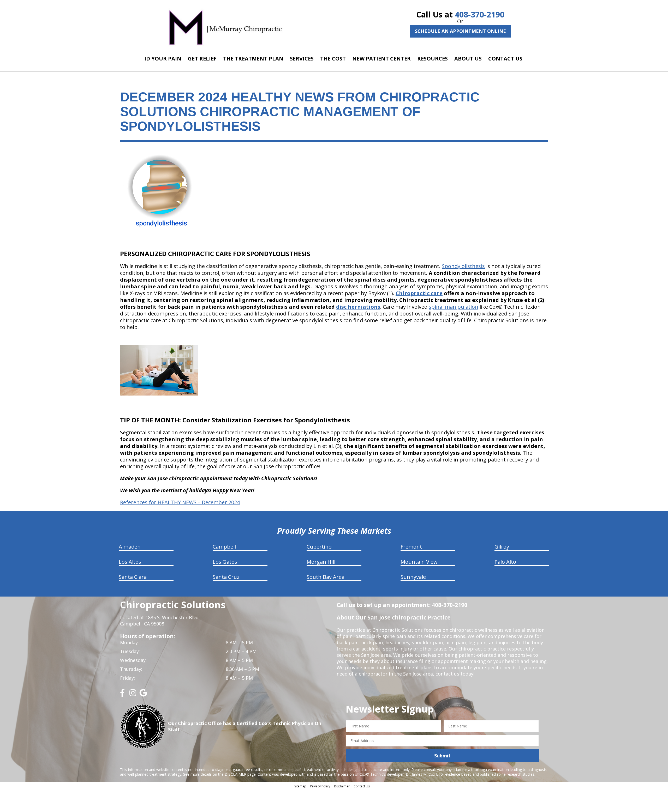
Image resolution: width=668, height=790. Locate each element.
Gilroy (501, 546)
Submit (442, 755)
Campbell (224, 546)
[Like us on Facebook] (122, 694)
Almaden (130, 546)
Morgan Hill (321, 561)
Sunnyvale (413, 576)
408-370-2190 (479, 14)
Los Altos (130, 561)
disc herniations (358, 306)
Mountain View (419, 561)
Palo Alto (505, 561)
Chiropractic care (419, 293)
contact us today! (455, 674)
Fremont (411, 546)
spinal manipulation (453, 306)
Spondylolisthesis (463, 266)
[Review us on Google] (143, 694)
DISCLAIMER (235, 774)
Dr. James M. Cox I (421, 774)
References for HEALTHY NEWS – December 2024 (180, 502)
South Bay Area (325, 576)
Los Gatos (225, 561)
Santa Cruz (226, 576)
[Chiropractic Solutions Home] (225, 27)
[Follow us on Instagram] (133, 694)
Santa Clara (133, 576)
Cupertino (319, 546)
